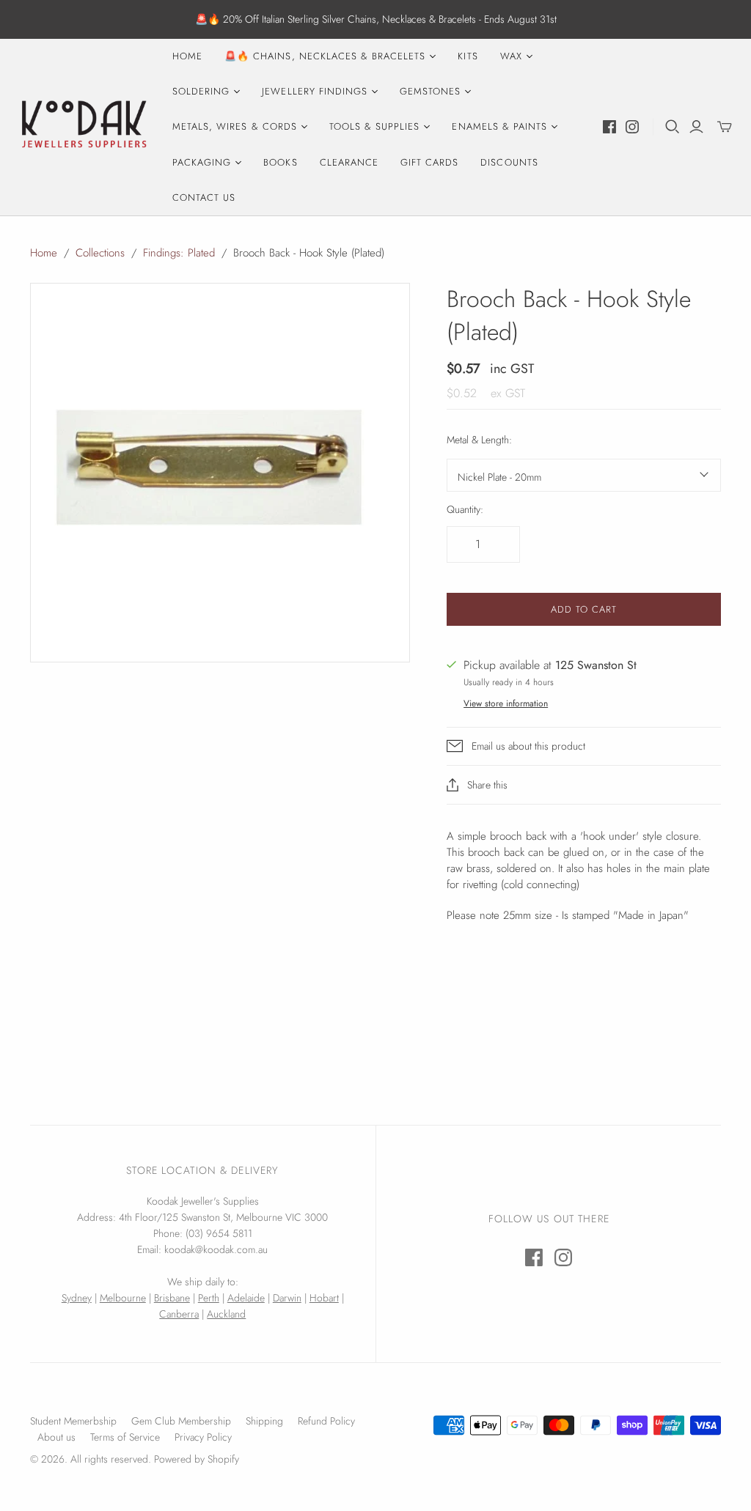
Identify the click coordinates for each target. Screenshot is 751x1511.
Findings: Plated (179, 253)
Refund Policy (326, 1421)
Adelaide (246, 1297)
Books (280, 162)
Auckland (226, 1314)
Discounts (509, 162)
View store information (506, 703)
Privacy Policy (203, 1437)
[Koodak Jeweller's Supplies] (84, 126)
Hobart (324, 1297)
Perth (208, 1297)
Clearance (349, 162)
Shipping (264, 1421)
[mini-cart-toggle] (724, 127)
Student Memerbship (73, 1421)
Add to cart (584, 609)
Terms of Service (125, 1437)
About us (56, 1437)
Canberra (179, 1314)
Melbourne (123, 1297)
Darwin (287, 1297)
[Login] (696, 127)
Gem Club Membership (181, 1421)
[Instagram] (632, 126)
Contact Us (203, 197)
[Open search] (672, 126)
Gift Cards (429, 162)
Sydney (77, 1297)
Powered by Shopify (196, 1459)
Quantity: (465, 510)
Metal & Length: (479, 440)
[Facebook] (609, 126)
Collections (100, 253)
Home (187, 56)
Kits (467, 56)
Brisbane (172, 1297)
